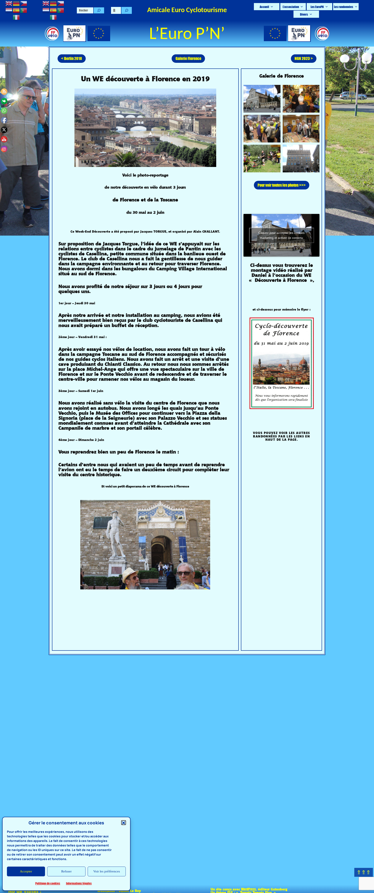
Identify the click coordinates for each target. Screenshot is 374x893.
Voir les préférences (106, 871)
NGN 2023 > (304, 58)
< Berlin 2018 (71, 58)
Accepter (26, 871)
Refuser (66, 871)
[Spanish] (16, 9)
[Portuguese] (23, 9)
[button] (123, 823)
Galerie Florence (188, 58)
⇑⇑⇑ (363, 872)
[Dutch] (9, 9)
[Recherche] (99, 10)
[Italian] (16, 16)
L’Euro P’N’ (187, 34)
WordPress (248, 889)
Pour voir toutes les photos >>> (282, 185)
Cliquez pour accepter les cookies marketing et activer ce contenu (281, 235)
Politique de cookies (47, 883)
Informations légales (79, 883)
